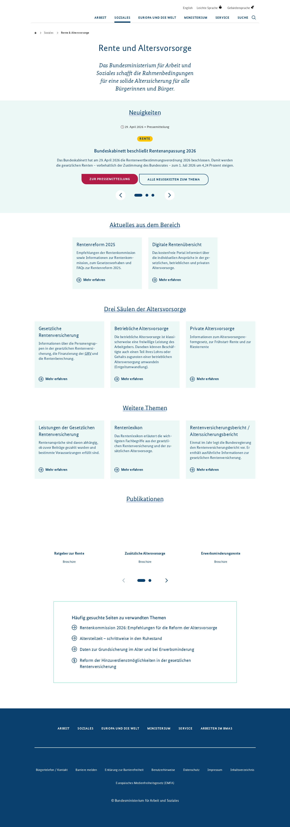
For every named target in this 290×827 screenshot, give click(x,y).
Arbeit (100, 18)
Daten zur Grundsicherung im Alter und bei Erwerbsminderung (137, 649)
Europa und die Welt (157, 18)
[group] (145, 155)
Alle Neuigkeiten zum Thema (173, 179)
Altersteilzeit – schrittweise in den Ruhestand (121, 638)
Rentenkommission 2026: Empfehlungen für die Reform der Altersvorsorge (148, 627)
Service (222, 18)
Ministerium (195, 18)
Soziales (122, 18)
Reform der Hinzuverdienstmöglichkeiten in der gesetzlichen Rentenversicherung (135, 663)
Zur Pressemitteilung (109, 179)
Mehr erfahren (94, 280)
